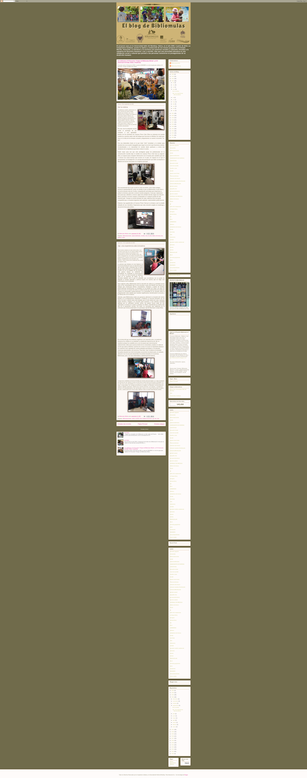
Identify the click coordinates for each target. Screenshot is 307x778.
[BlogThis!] (149, 233)
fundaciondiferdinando (175, 183)
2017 (172, 122)
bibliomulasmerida (127, 235)
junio (174, 715)
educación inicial (174, 163)
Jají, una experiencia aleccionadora (131, 246)
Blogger (186, 774)
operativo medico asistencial (177, 242)
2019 (172, 117)
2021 (172, 113)
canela (133, 418)
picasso (171, 247)
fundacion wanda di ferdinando (177, 181)
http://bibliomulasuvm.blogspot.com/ (178, 357)
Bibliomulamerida (175, 63)
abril (174, 720)
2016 (172, 124)
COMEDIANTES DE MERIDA (177, 158)
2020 (172, 115)
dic (174, 82)
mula (158, 418)
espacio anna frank (174, 173)
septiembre (176, 705)
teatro (123, 237)
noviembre (175, 701)
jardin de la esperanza (175, 206)
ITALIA (171, 201)
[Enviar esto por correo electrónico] (147, 233)
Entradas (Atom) (144, 429)
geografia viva (173, 188)
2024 (172, 76)
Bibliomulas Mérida (176, 66)
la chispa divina (173, 209)
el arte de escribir (174, 165)
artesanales (173, 148)
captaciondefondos (136, 235)
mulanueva (172, 237)
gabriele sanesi (173, 186)
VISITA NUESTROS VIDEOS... (173, 763)
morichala (172, 232)
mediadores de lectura (175, 227)
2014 (172, 128)
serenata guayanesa (175, 257)
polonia (171, 249)
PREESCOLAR (173, 252)
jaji (153, 418)
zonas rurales (173, 270)
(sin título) (126, 432)
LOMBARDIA (173, 221)
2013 (172, 130)
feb (174, 108)
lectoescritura (173, 214)
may (174, 101)
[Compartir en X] (150, 233)
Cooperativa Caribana (175, 395)
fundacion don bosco (147, 418)
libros (171, 219)
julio (174, 713)
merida (171, 229)
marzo (174, 722)
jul (173, 97)
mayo (174, 718)
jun (174, 99)
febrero (175, 724)
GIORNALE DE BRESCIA (176, 196)
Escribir (150, 235)
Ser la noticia (123, 107)
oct (174, 87)
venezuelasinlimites (174, 267)
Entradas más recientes (124, 424)
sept (174, 89)
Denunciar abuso (175, 275)
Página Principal (142, 424)
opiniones (172, 244)
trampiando (172, 262)
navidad (172, 239)
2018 (172, 120)
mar (174, 106)
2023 (172, 78)
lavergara (172, 211)
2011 (172, 135)
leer (162, 235)
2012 (172, 133)
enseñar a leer (144, 235)
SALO (171, 255)
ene (174, 110)
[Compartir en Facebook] (152, 233)
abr (174, 104)
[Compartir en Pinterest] (153, 233)
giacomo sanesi (174, 193)
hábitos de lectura (156, 235)
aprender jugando (174, 145)
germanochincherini (175, 191)
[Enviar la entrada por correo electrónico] (144, 233)
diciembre (175, 699)
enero (174, 726)
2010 (172, 137)
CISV (171, 393)
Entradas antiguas (159, 424)
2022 (172, 80)
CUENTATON (173, 160)
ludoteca (120, 237)
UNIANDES (172, 265)
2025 (172, 74)
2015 (172, 126)
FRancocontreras (174, 176)
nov (174, 85)
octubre (175, 703)
